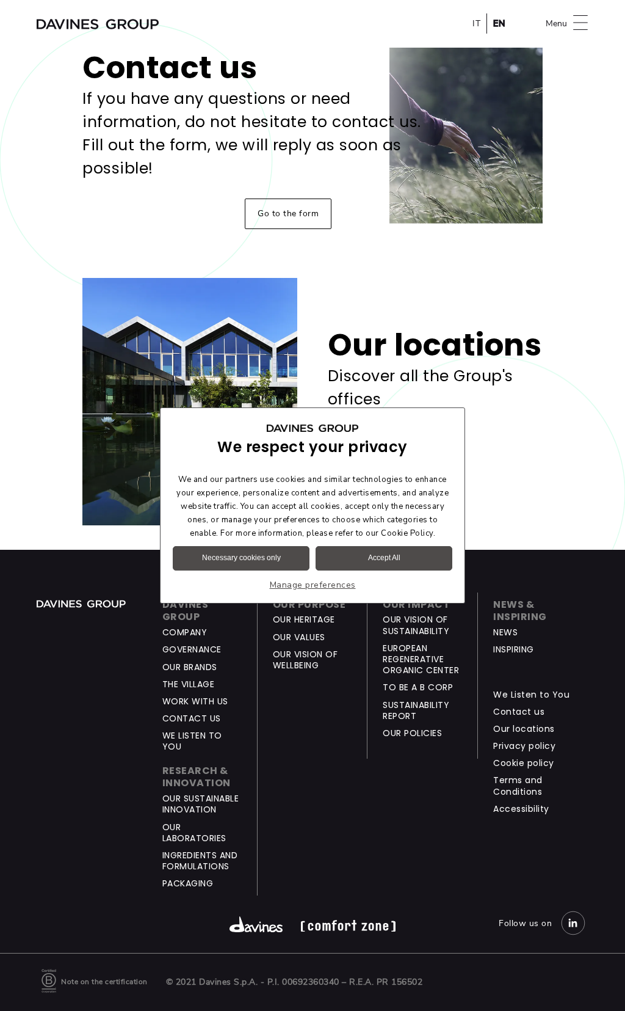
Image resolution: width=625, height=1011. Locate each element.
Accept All (384, 557)
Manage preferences (313, 585)
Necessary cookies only (241, 557)
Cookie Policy (407, 533)
